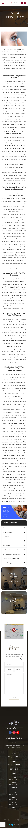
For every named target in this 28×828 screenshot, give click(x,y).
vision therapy (7, 563)
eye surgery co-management (11, 554)
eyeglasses (6, 536)
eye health (6, 541)
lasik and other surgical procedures (13, 549)
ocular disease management (11, 558)
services (5, 528)
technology (6, 545)
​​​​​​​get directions (13, 749)
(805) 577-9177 (14, 757)
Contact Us (14, 606)
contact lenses (7, 532)
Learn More (14, 581)
